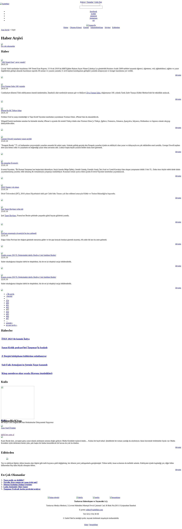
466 (7, 316)
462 (7, 307)
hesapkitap (94, 525)
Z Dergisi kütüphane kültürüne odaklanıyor (24, 356)
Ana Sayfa (5, 30)
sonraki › (9, 323)
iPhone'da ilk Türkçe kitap (11, 110)
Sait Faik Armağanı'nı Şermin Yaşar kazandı (24, 364)
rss (93, 20)
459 (7, 301)
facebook (93, 11)
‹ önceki (9, 296)
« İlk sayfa (10, 294)
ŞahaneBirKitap (97, 27)
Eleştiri (86, 27)
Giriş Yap (98, 2)
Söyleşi (107, 27)
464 (7, 312)
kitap (86, 525)
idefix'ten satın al (7, 435)
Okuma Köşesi (76, 27)
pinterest (93, 16)
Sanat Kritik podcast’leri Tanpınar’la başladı (24, 347)
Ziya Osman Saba (93, 93)
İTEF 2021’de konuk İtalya (16, 339)
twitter (93, 14)
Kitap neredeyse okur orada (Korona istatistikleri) (27, 373)
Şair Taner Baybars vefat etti (12, 209)
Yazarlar (90, 2)
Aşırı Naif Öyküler (8, 428)
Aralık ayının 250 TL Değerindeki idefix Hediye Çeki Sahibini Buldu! (28, 255)
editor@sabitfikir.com (94, 510)
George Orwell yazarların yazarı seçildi (16, 139)
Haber (65, 27)
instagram (93, 18)
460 (7, 303)
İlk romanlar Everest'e (9, 163)
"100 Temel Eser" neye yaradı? (13, 62)
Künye (83, 2)
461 (7, 305)
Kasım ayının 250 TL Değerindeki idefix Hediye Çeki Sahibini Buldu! (28, 277)
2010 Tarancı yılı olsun (10, 187)
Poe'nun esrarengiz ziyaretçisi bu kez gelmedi (18, 233)
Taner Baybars (10, 215)
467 (7, 318)
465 (7, 314)
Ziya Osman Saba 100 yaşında (13, 86)
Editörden (116, 27)
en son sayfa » (11, 325)
